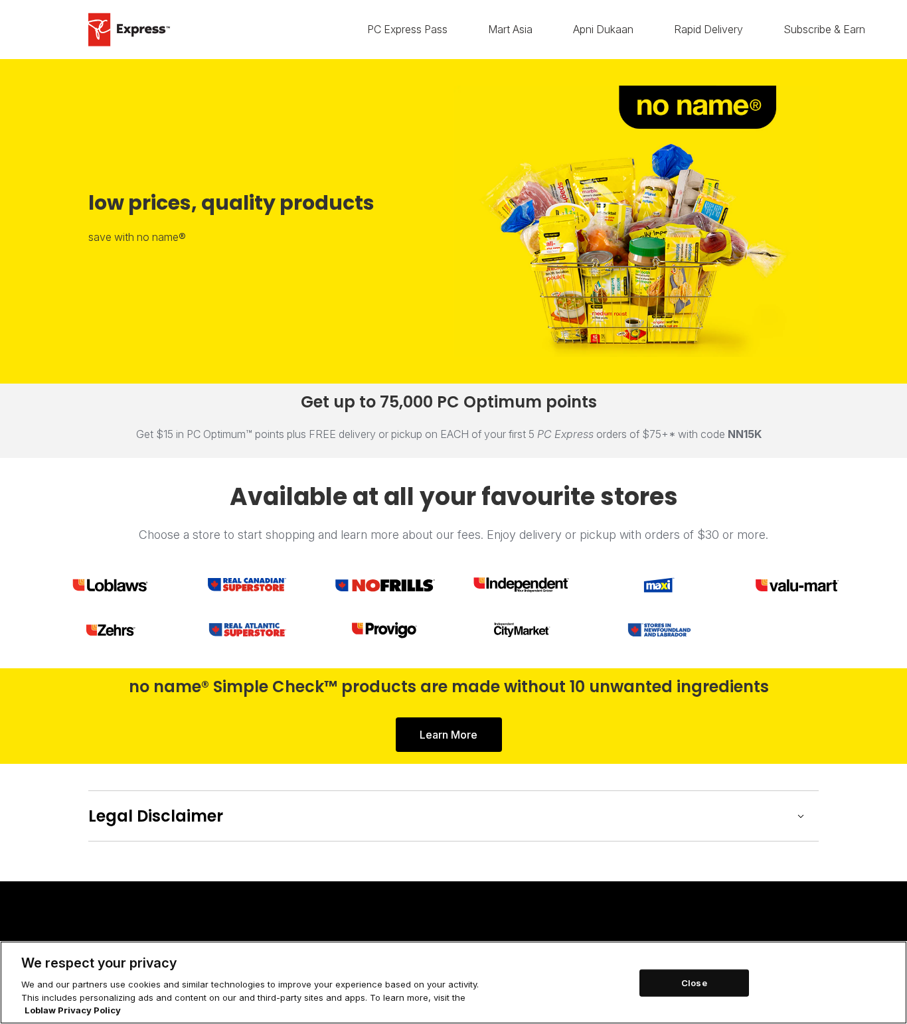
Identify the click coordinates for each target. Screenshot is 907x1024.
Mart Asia (510, 29)
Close (694, 982)
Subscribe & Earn (824, 29)
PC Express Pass (407, 29)
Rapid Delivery (708, 29)
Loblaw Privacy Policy (73, 1010)
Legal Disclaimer (155, 816)
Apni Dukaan (603, 29)
